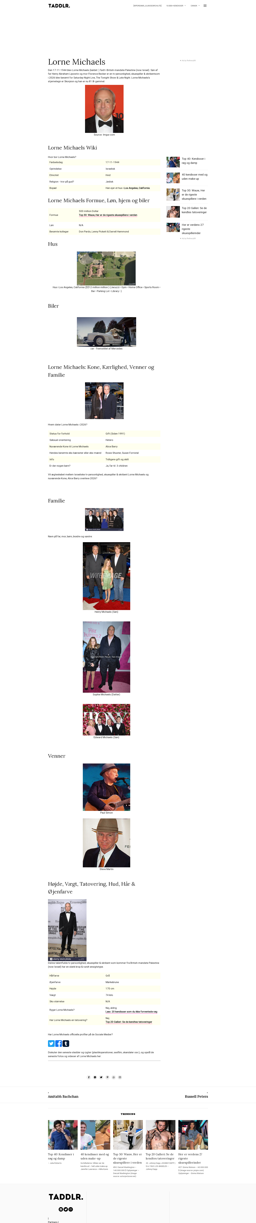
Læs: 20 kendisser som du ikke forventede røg (131, 1011)
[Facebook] (61, 1209)
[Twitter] (66, 1209)
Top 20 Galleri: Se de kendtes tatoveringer (129, 1021)
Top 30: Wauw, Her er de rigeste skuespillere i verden (194, 194)
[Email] (70, 1209)
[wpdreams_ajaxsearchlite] (147, 6)
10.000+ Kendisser (174, 6)
